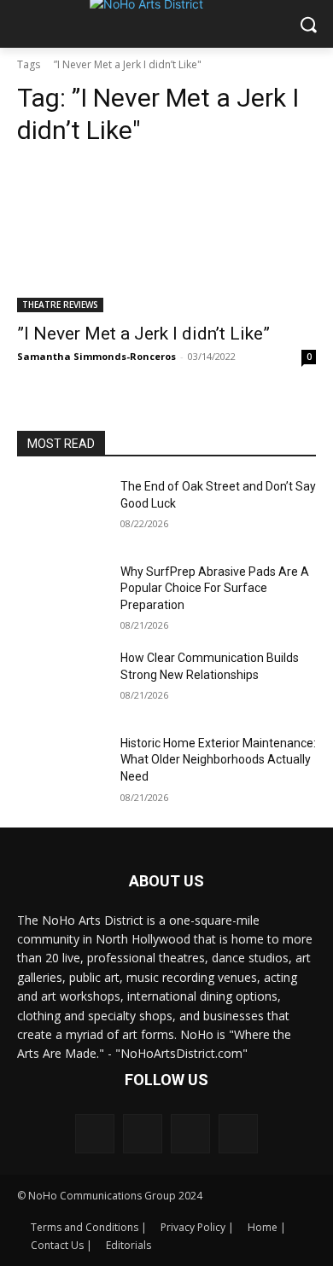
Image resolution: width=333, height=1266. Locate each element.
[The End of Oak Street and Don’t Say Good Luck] (62, 510)
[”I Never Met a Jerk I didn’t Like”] (166, 237)
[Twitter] (238, 1133)
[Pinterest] (190, 1133)
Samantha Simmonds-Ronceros (96, 356)
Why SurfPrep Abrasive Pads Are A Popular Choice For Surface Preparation (214, 588)
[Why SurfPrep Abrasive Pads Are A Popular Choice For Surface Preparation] (62, 595)
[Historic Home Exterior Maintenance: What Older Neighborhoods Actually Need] (62, 767)
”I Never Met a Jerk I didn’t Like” (143, 333)
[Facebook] (94, 1133)
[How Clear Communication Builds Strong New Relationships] (62, 681)
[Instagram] (142, 1133)
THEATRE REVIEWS (60, 305)
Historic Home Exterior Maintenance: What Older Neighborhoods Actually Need (218, 759)
